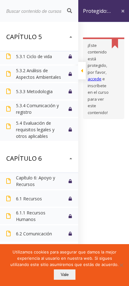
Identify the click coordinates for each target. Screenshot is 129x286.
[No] (121, 265)
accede (94, 79)
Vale (65, 274)
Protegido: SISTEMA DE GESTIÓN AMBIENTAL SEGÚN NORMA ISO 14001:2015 (97, 15)
